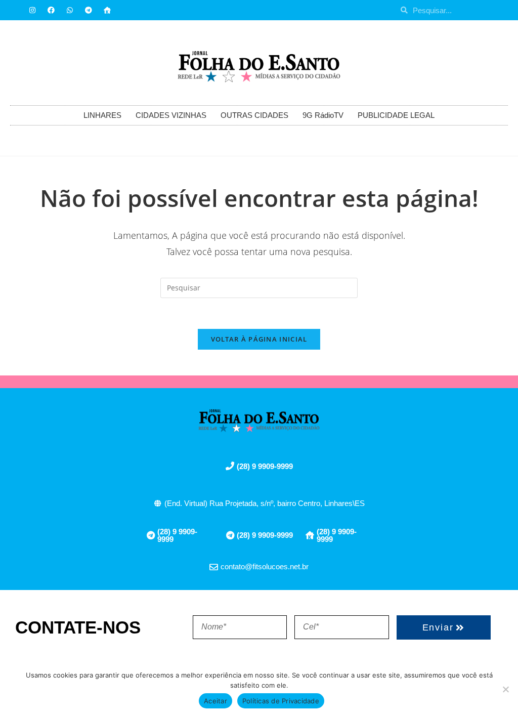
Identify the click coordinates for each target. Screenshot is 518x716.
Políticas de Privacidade (280, 701)
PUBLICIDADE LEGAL (396, 115)
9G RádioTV (323, 115)
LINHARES (102, 115)
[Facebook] (51, 10)
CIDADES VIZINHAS (171, 115)
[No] (505, 689)
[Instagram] (32, 10)
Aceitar (215, 701)
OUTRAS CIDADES (254, 115)
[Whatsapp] (70, 10)
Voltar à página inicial (259, 339)
